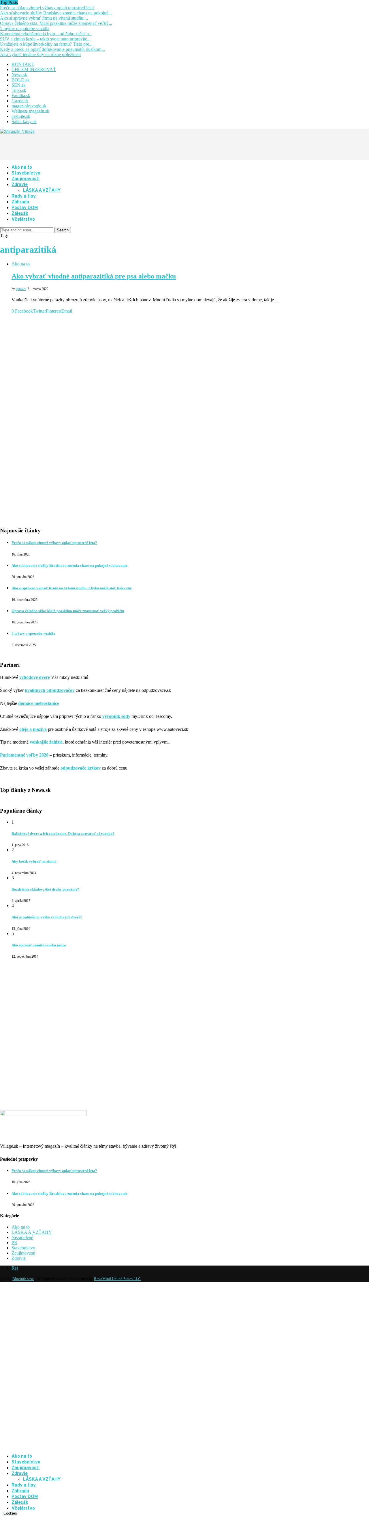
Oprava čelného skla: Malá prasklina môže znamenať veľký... (56, 23)
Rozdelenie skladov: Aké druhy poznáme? (45, 889)
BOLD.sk (21, 79)
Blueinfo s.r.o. (23, 1279)
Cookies (10, 1513)
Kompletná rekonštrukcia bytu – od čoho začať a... (46, 33)
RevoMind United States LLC (117, 1279)
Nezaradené (22, 1237)
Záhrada (20, 202)
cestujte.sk (21, 116)
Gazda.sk (20, 100)
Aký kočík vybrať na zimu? (34, 861)
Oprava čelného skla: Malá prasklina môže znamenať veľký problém (68, 611)
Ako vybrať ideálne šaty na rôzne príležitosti (40, 54)
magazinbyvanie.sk (29, 105)
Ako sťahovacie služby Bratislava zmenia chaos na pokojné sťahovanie (69, 565)
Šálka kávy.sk (24, 121)
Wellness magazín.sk (30, 111)
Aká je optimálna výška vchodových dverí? (47, 917)
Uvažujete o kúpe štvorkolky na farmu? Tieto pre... (46, 44)
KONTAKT (23, 64)
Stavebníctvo (26, 173)
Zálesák (20, 214)
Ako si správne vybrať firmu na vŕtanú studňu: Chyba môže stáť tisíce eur (72, 588)
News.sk (19, 74)
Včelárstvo (23, 219)
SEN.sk (19, 85)
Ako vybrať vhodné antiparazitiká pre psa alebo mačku (94, 276)
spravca (21, 289)
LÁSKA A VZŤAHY (42, 191)
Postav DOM (25, 208)
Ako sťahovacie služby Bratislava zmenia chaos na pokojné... (56, 12)
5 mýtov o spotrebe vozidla (24, 28)
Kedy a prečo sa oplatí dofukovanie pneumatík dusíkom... (52, 49)
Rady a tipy (24, 196)
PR (14, 1242)
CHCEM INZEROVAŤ (34, 69)
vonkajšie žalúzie (46, 742)
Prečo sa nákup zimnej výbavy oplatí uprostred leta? (47, 7)
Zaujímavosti (25, 179)
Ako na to (22, 167)
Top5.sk (19, 90)
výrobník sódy (116, 716)
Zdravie (20, 185)
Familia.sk (21, 95)
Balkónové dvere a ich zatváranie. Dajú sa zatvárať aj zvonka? (63, 833)
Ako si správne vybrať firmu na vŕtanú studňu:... (44, 18)
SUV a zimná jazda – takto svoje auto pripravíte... (45, 38)
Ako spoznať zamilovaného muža (39, 945)
